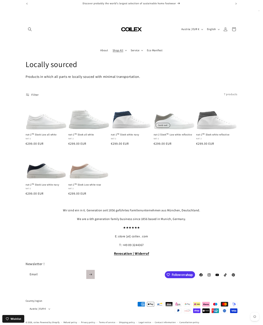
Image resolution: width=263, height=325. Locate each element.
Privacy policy (88, 322)
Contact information (165, 322)
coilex (36, 322)
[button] (30, 29)
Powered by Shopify (50, 322)
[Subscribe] (90, 274)
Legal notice (145, 322)
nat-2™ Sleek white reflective (212, 134)
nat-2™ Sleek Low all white (41, 134)
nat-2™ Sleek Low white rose (84, 184)
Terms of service (107, 322)
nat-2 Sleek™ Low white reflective (173, 134)
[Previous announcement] (27, 3)
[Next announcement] (236, 3)
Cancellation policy (189, 322)
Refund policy (70, 322)
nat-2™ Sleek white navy (125, 134)
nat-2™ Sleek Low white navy (42, 184)
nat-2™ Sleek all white (81, 134)
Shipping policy (127, 322)
